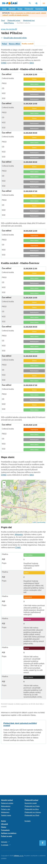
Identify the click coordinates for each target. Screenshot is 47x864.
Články (3, 827)
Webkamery (5, 812)
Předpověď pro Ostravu (33, 812)
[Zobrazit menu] (43, 3)
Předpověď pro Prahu (32, 806)
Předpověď (29, 9)
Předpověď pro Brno (32, 809)
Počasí (4, 44)
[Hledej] (29, 3)
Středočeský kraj (29, 20)
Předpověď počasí (14, 20)
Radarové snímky (7, 803)
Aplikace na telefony (8, 833)
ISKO (32, 63)
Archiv (3, 821)
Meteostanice (5, 806)
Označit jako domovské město (15, 38)
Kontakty (28, 821)
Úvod (4, 9)
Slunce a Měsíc (14, 44)
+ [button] (4, 482)
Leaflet (34, 522)
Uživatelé (4, 824)
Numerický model (31, 803)
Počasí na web (6, 836)
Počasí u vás (5, 809)
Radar (20, 9)
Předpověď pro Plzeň (32, 815)
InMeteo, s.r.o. (19, 855)
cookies (3, 858)
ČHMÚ (3, 63)
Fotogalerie (5, 830)
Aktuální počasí (7, 800)
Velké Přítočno (9, 23)
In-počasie (4, 845)
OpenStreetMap (41, 522)
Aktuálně (12, 9)
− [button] (4, 486)
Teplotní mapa (6, 815)
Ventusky (4, 842)
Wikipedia (19, 534)
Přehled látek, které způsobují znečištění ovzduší (23, 732)
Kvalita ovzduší (27, 44)
